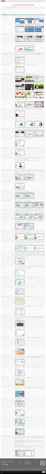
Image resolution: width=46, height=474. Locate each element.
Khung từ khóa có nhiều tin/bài (39, 244)
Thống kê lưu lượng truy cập (7, 356)
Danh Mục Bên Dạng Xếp (29, 25)
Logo (16, 44)
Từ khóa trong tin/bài (19, 244)
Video (16, 100)
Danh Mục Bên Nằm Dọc (38, 17)
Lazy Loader (17, 319)
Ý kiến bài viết (18, 329)
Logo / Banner (5, 43)
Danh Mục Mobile (37, 25)
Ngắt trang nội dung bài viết (20, 182)
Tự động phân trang (19, 338)
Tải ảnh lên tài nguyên (19, 120)
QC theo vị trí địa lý (18, 139)
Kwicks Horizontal (28, 91)
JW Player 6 (37, 100)
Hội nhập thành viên (19, 409)
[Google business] (8, 465)
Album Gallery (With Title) (29, 83)
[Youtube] (6, 465)
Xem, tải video (18, 173)
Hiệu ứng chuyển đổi (28, 201)
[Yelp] (4, 465)
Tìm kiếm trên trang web (19, 222)
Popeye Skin (37, 91)
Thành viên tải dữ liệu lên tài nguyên (8, 157)
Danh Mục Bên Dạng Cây (19, 25)
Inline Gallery (37, 75)
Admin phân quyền (6, 426)
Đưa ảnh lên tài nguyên (6, 118)
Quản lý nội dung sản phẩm (7, 436)
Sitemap (4, 417)
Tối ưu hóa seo (18, 257)
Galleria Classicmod (28, 75)
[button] (28, 1)
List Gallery (17, 75)
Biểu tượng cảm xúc (18, 297)
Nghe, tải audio (27, 173)
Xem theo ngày (18, 369)
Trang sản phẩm (18, 449)
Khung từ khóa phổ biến (28, 244)
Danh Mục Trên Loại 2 (28, 17)
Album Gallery (18, 83)
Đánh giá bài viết (5, 377)
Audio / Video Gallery (38, 83)
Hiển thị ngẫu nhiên (18, 201)
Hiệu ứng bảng (37, 201)
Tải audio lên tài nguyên (38, 120)
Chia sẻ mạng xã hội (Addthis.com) (8, 286)
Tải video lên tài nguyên (28, 120)
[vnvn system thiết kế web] (3, 1)
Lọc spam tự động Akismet (20, 390)
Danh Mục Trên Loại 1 (19, 17)
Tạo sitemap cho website (19, 418)
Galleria (17, 91)
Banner (26, 44)
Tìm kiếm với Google (28, 222)
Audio (26, 100)
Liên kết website (18, 278)
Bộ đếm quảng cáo (18, 148)
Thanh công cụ (5, 398)
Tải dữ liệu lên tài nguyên (19, 161)
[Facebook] (2, 465)
